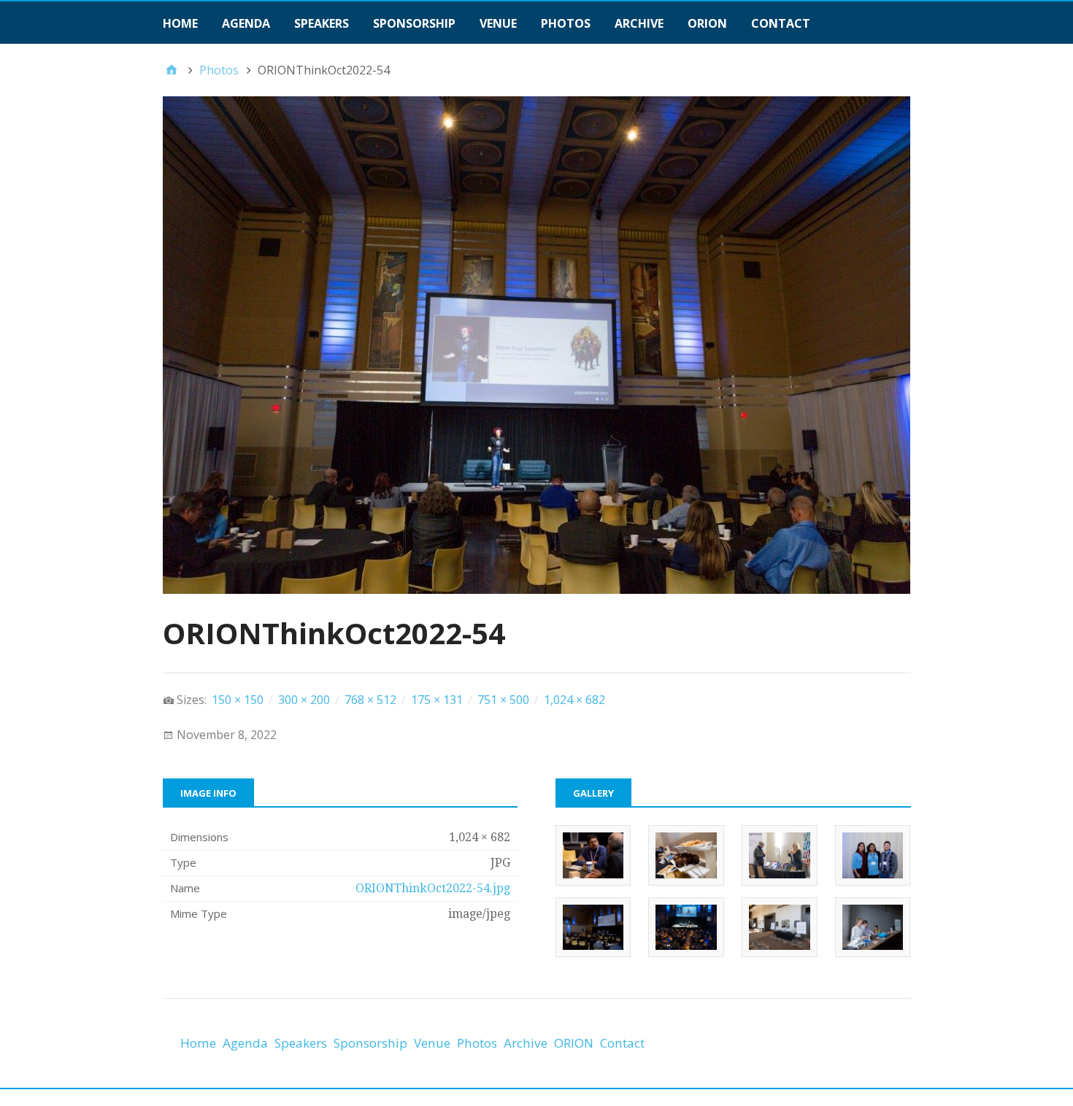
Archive (639, 23)
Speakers (321, 23)
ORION (707, 23)
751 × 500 (503, 700)
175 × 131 (437, 700)
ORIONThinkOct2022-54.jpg (432, 888)
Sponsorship (414, 23)
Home (180, 23)
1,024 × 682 (574, 700)
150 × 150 (238, 700)
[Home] (171, 70)
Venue (498, 23)
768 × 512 (370, 700)
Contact (780, 23)
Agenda (246, 23)
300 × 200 (304, 700)
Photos (566, 23)
